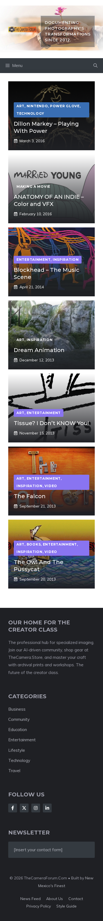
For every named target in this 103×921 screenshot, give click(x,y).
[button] (95, 65)
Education (17, 729)
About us (54, 898)
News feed (30, 898)
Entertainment (22, 739)
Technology (19, 760)
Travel (14, 770)
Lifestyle (16, 750)
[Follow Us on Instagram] (35, 808)
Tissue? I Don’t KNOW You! (51, 423)
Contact (75, 898)
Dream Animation (39, 350)
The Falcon (30, 496)
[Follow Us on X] (24, 808)
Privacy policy (38, 906)
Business (17, 709)
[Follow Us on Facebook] (12, 808)
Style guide (66, 906)
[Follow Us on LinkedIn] (47, 808)
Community (19, 719)
